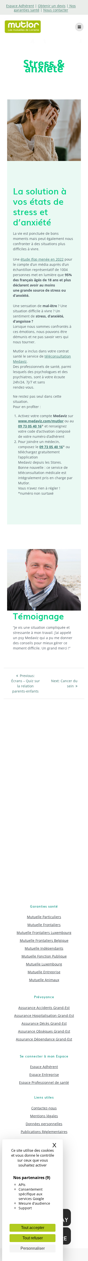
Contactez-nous (44, 1108)
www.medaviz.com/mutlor (41, 421)
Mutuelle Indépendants (44, 948)
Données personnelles (44, 1123)
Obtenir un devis (52, 5)
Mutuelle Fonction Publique (44, 956)
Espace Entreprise (44, 1074)
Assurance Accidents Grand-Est (44, 1007)
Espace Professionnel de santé (44, 1082)
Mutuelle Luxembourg (44, 964)
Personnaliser (33, 1248)
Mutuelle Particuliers (44, 916)
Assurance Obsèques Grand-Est (44, 1031)
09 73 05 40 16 (30, 426)
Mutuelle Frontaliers (44, 924)
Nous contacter (55, 10)
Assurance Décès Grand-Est (44, 1023)
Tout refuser (32, 1238)
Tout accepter (32, 1228)
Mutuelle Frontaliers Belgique (44, 940)
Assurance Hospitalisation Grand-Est (44, 1015)
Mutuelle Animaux (44, 979)
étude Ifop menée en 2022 (42, 259)
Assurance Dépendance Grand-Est (44, 1039)
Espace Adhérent (44, 1066)
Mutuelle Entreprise (44, 972)
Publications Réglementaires (44, 1131)
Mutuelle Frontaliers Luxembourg (44, 932)
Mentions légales (44, 1116)
